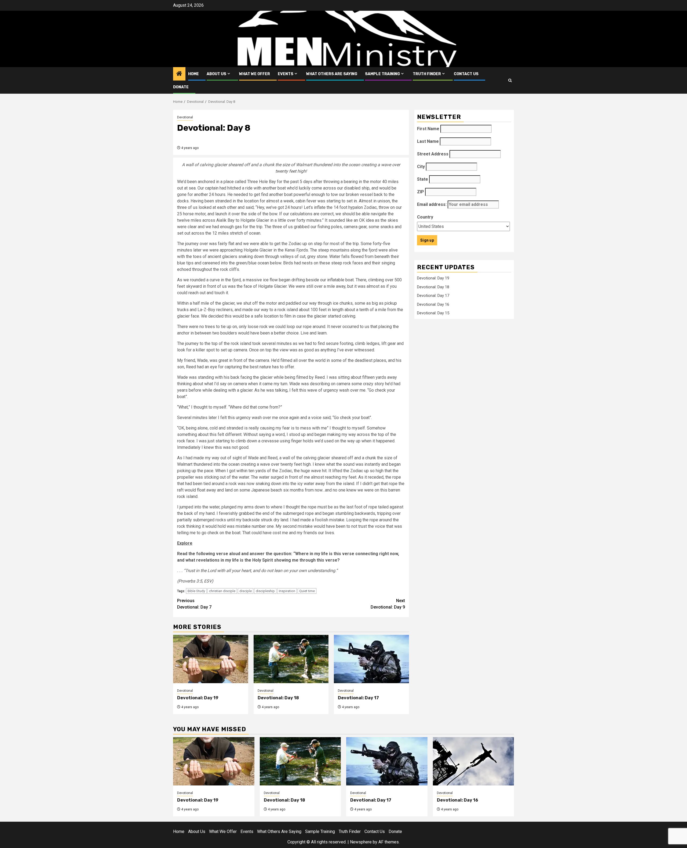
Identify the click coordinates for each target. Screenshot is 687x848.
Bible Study (196, 591)
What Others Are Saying (331, 74)
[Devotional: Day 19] (210, 659)
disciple (245, 591)
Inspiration (287, 591)
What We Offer (254, 74)
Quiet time (307, 591)
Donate (181, 87)
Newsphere (361, 842)
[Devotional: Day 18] (291, 659)
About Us (216, 74)
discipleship (265, 591)
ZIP (420, 191)
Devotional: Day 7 (194, 604)
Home (193, 74)
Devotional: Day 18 (278, 697)
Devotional (185, 117)
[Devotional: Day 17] (371, 659)
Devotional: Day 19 (197, 697)
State (422, 179)
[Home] (179, 74)
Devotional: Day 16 (433, 304)
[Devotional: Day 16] (473, 761)
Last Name (428, 141)
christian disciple (222, 591)
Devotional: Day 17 (358, 697)
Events (285, 74)
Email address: (432, 204)
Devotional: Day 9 (388, 604)
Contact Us (466, 74)
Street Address (432, 154)
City (421, 166)
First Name (428, 128)
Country (425, 217)
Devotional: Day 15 (433, 313)
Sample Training (382, 74)
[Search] (510, 80)
